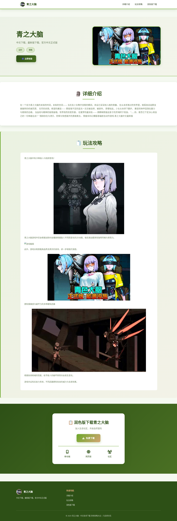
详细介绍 (126, 4)
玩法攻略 (138, 4)
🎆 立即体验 (27, 58)
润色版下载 (152, 4)
